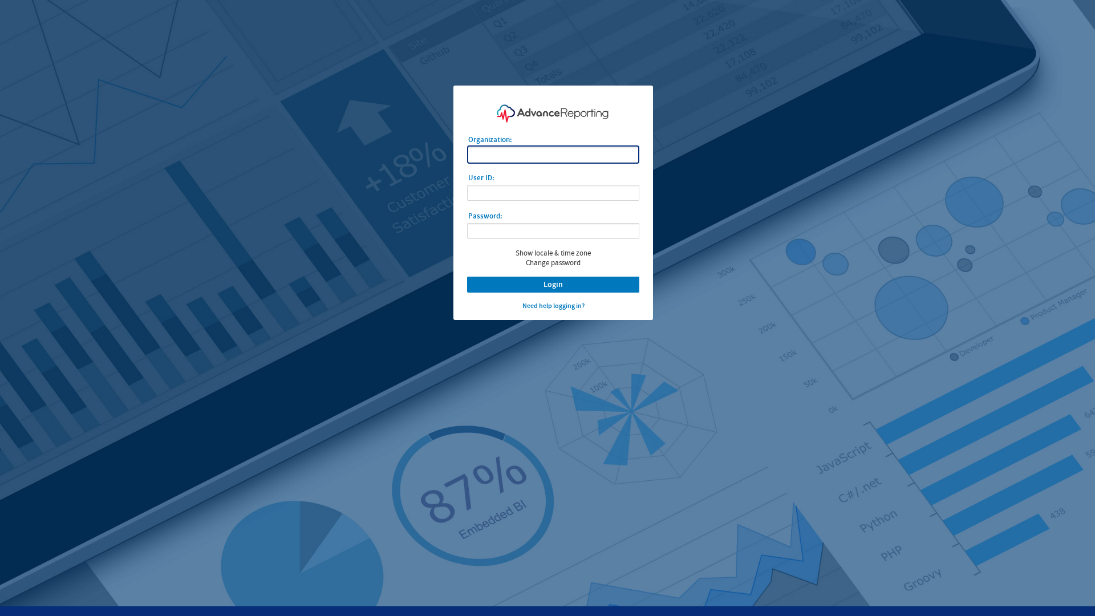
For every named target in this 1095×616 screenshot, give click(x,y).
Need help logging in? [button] (553, 305)
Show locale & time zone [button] (553, 253)
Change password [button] (553, 263)
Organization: (490, 139)
